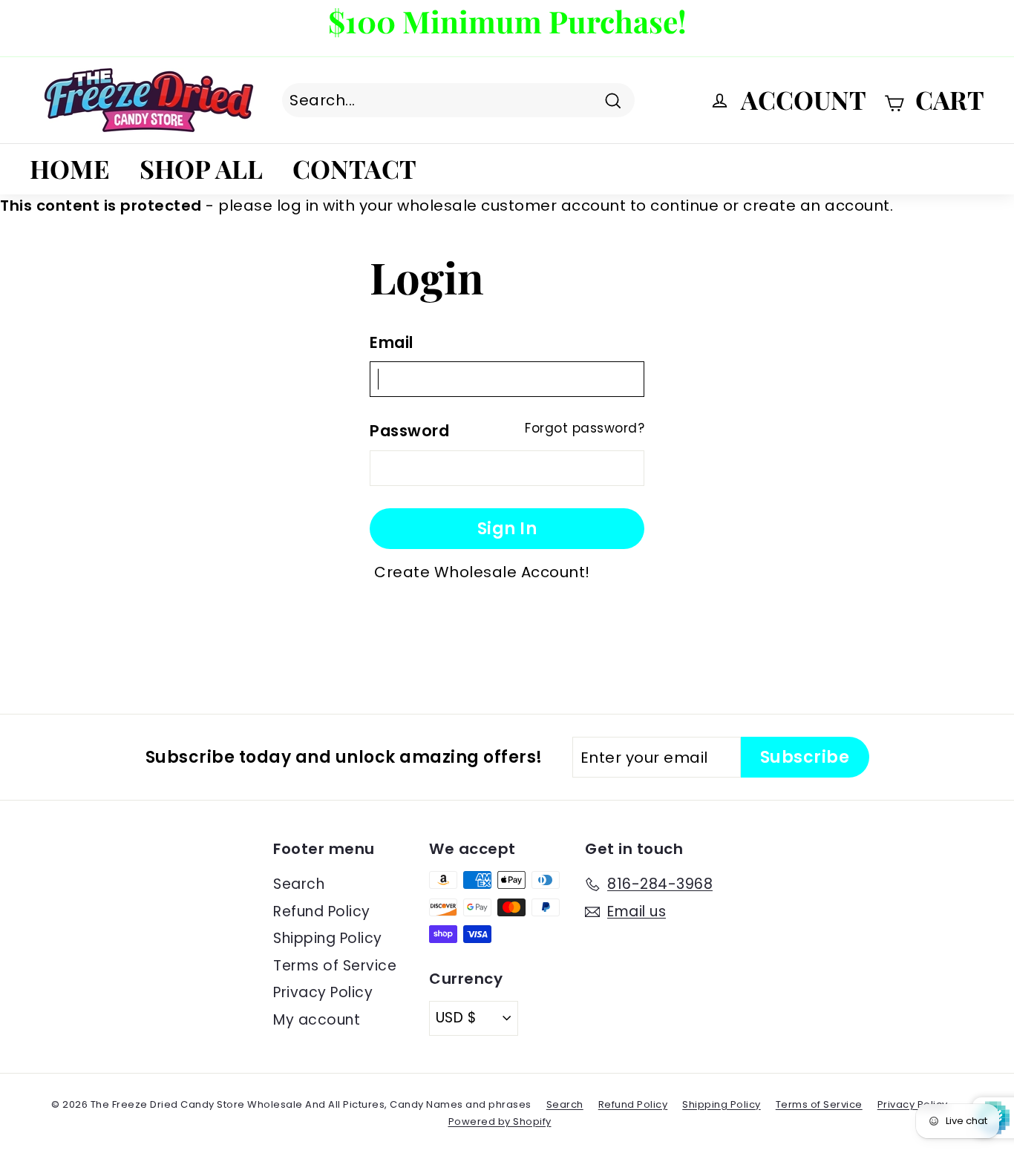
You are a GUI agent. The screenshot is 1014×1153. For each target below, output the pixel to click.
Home (70, 168)
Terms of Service (334, 966)
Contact (354, 168)
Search (298, 884)
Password (409, 430)
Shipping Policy (327, 938)
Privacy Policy (323, 992)
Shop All (201, 168)
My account (316, 1020)
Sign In (507, 528)
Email (391, 342)
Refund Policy (321, 911)
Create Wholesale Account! (482, 572)
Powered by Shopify (500, 1121)
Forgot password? (584, 428)
